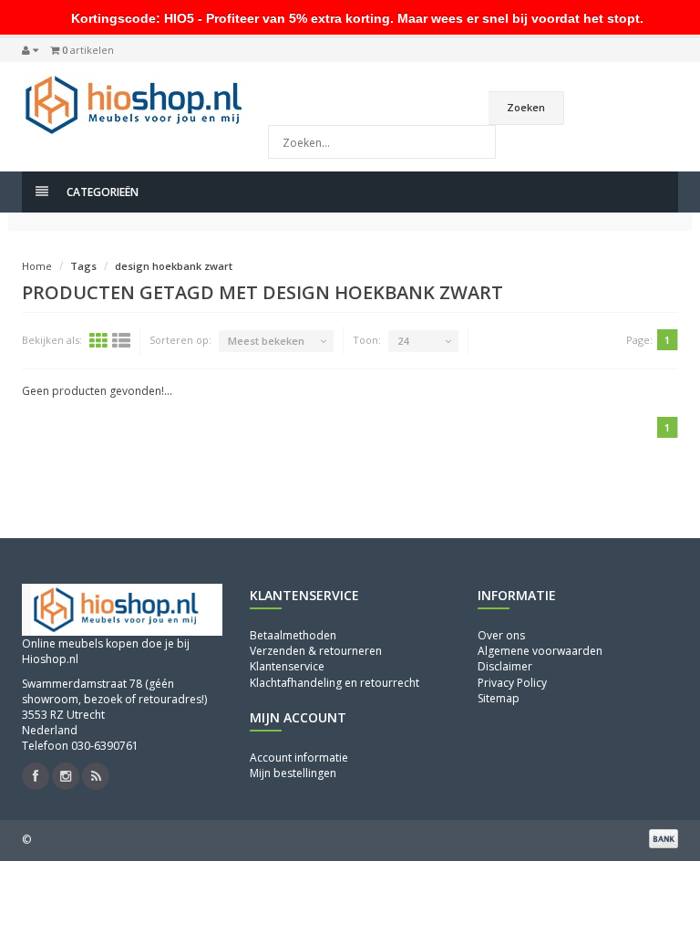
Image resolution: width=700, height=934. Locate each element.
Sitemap (499, 698)
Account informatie (299, 757)
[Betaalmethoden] (663, 838)
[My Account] (30, 50)
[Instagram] (65, 776)
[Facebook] (35, 776)
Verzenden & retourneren (316, 651)
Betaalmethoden (293, 635)
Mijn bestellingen (293, 773)
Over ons (501, 635)
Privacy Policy (512, 682)
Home (37, 266)
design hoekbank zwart (173, 266)
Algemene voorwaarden (540, 651)
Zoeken (526, 107)
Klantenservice (287, 666)
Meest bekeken (266, 341)
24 (402, 341)
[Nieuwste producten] (95, 776)
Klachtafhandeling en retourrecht (334, 682)
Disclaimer (505, 666)
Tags (83, 266)
